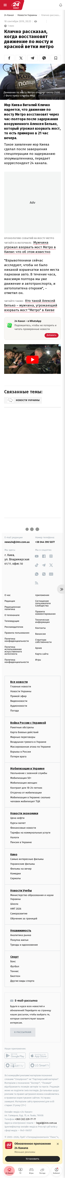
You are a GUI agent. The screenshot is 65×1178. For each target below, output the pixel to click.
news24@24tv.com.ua (17, 542)
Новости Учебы (21, 890)
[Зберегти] (56, 58)
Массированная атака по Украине (30, 746)
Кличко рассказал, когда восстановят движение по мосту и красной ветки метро (51, 15)
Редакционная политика (12, 608)
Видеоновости (18, 701)
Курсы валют (18, 823)
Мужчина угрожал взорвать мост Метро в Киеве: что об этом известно (30, 247)
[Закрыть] (57, 1144)
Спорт (14, 957)
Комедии (15, 873)
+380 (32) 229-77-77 (25, 1119)
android (15, 1056)
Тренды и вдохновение (24, 945)
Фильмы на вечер (20, 868)
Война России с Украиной (28, 722)
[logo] (16, 5)
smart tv (15, 1065)
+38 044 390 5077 (45, 542)
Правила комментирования (45, 613)
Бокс (13, 961)
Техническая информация (42, 621)
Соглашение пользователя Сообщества (43, 603)
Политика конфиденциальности (17, 640)
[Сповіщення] (60, 5)
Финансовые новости (23, 827)
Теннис (14, 971)
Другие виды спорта (22, 981)
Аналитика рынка (20, 935)
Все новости (19, 682)
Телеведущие (12, 621)
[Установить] (32, 1152)
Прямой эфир (18, 696)
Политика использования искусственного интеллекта (13, 650)
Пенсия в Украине (21, 842)
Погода (14, 710)
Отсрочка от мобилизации (26, 792)
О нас (7, 595)
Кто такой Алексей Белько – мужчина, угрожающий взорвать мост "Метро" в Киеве (30, 305)
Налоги (14, 837)
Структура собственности (43, 641)
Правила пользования (17, 633)
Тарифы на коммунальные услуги (30, 832)
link (36, 556)
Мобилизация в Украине (27, 768)
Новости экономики (24, 813)
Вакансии (40, 634)
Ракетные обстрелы (22, 727)
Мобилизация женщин (23, 782)
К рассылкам (22, 1032)
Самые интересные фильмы (27, 859)
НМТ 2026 (15, 908)
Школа (14, 904)
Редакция (10, 601)
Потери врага (18, 756)
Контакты (40, 628)
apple (39, 1056)
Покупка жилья (19, 940)
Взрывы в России (20, 751)
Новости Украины (28, 15)
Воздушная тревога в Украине (28, 742)
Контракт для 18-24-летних (26, 787)
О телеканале (12, 615)
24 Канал (9, 15)
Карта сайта (41, 654)
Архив (38, 648)
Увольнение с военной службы (28, 773)
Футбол (14, 966)
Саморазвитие (18, 913)
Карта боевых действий (24, 732)
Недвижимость (20, 930)
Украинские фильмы (22, 863)
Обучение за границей (23, 918)
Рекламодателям (14, 627)
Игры (38, 660)
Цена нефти (17, 818)
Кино (13, 854)
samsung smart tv (39, 1065)
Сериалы (15, 878)
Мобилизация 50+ (20, 778)
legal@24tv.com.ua (46, 1123)
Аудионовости (18, 706)
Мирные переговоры (22, 737)
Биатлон (15, 976)
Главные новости (20, 686)
